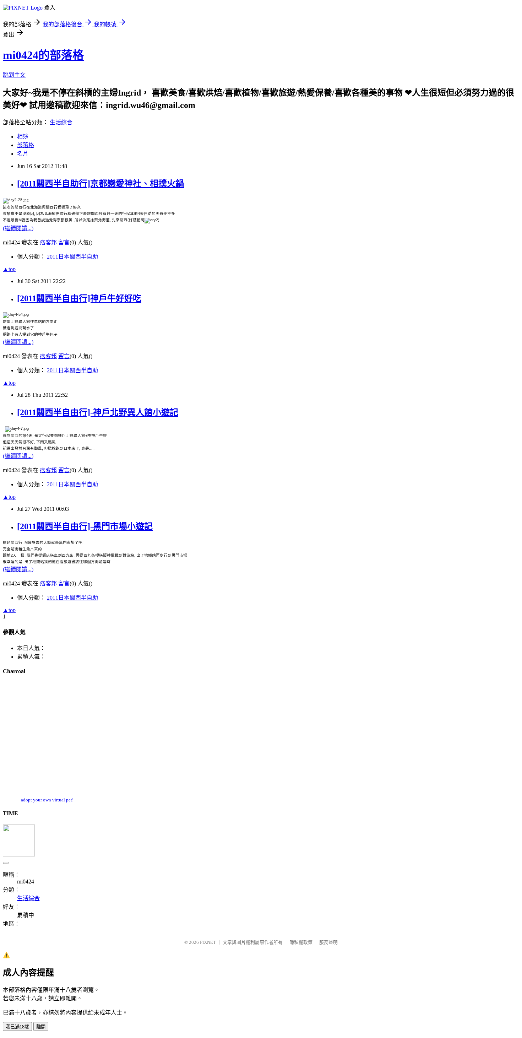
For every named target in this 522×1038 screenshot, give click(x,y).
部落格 (25, 145)
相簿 (22, 137)
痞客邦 (48, 242)
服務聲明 (328, 942)
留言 (64, 242)
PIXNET (208, 942)
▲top (9, 269)
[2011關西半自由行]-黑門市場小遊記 (85, 526)
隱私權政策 (300, 942)
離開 (40, 1026)
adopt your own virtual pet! (47, 799)
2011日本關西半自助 (72, 257)
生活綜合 (61, 122)
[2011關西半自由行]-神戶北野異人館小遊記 (97, 412)
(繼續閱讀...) (18, 228)
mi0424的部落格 (43, 55)
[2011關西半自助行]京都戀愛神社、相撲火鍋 (100, 183)
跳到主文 (14, 75)
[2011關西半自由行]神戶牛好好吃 (79, 298)
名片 (22, 154)
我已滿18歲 (17, 1026)
